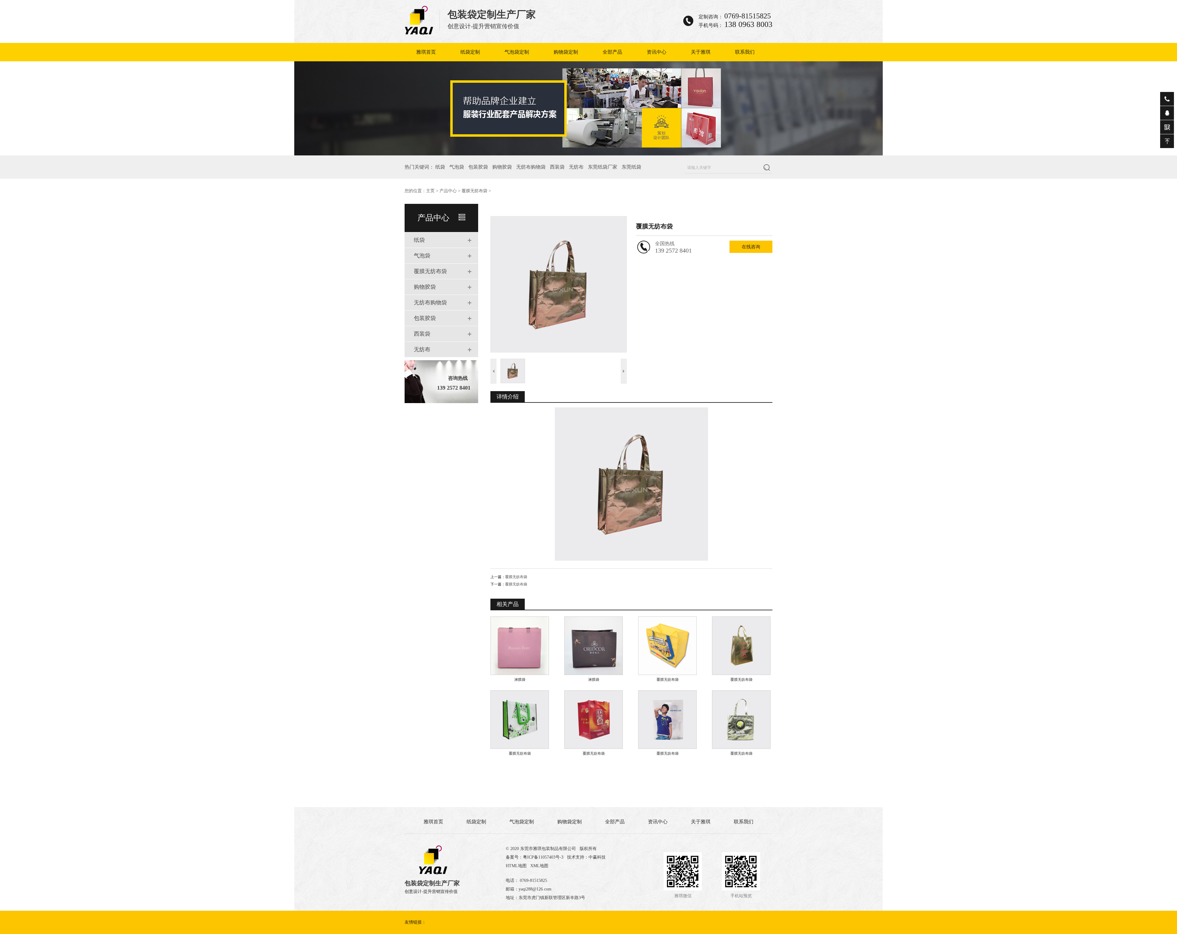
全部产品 (612, 52)
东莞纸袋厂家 (602, 167)
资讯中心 (656, 52)
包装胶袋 (478, 167)
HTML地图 (516, 865)
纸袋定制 (470, 52)
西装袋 (557, 167)
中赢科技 (597, 857)
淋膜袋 (519, 679)
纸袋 (440, 167)
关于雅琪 (700, 52)
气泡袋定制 (517, 52)
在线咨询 (751, 246)
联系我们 (745, 52)
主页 (430, 191)
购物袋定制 (566, 52)
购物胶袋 (502, 167)
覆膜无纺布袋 (474, 191)
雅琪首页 (426, 52)
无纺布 (576, 167)
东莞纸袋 (631, 167)
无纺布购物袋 (531, 167)
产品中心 (448, 191)
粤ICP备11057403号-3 (543, 857)
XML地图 (539, 865)
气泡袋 (456, 167)
